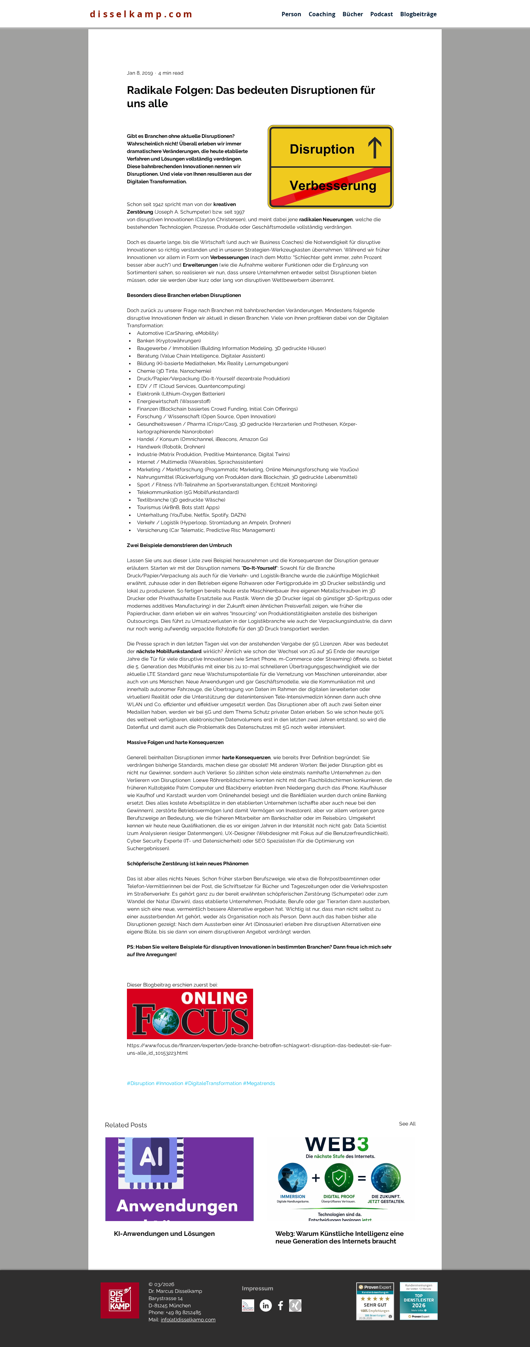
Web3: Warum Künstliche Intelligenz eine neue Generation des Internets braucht (339, 1237)
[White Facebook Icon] (280, 1305)
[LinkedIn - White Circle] (266, 1305)
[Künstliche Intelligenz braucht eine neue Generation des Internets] (341, 1179)
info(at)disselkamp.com (188, 1319)
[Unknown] (295, 1305)
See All (407, 1124)
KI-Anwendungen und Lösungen (164, 1233)
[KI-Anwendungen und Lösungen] (179, 1179)
